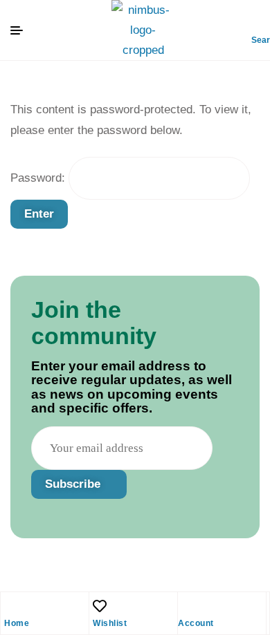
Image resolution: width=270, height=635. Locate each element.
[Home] (11, 606)
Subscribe (74, 484)
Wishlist (110, 623)
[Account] (185, 606)
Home (16, 623)
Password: (39, 177)
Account (196, 623)
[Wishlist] (100, 606)
